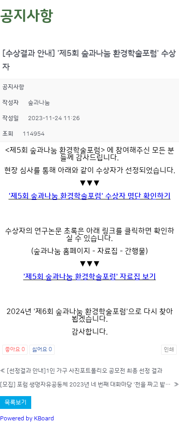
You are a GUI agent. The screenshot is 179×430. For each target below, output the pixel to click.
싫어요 (42, 350)
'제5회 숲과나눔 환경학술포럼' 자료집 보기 (89, 277)
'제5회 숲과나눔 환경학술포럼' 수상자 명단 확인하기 (90, 196)
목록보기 (16, 402)
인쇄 (169, 350)
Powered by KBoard (27, 418)
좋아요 (15, 350)
